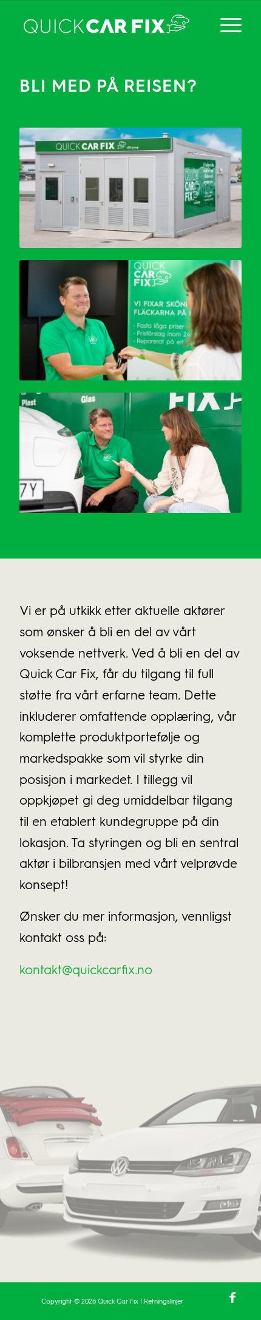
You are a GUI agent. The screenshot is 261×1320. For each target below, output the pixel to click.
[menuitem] (225, 25)
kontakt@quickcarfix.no (85, 969)
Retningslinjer (163, 1300)
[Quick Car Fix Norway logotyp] (108, 25)
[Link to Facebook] (232, 1297)
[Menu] (225, 25)
